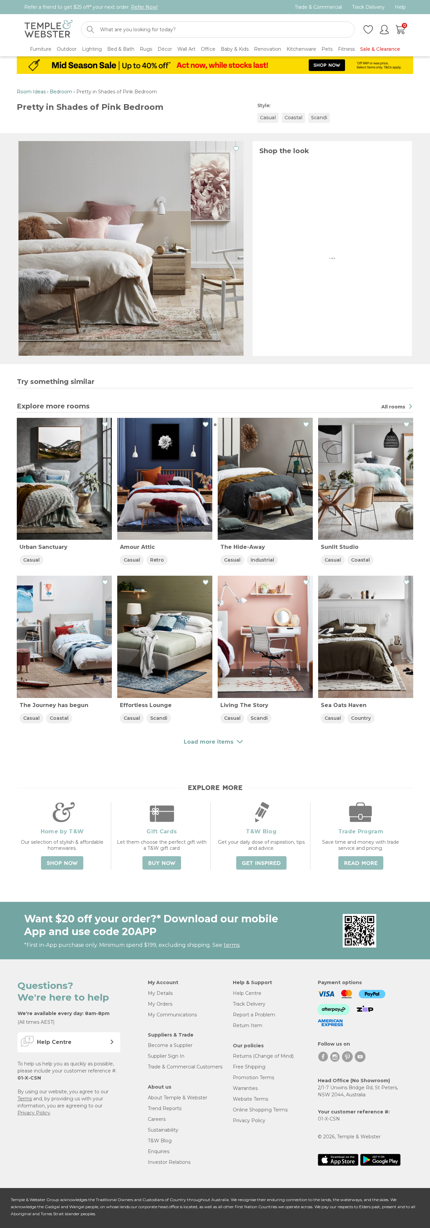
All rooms (393, 407)
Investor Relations (169, 1162)
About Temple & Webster (177, 1098)
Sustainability (163, 1130)
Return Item (247, 1025)
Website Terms (250, 1099)
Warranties (245, 1088)
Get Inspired (261, 863)
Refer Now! (144, 7)
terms (232, 945)
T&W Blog (160, 1141)
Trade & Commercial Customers (185, 1067)
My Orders (160, 1004)
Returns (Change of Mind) (263, 1056)
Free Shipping (249, 1067)
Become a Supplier (170, 1045)
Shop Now (62, 863)
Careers (157, 1119)
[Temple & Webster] (48, 29)
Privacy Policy (33, 1113)
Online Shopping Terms (260, 1110)
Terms (24, 1099)
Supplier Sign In (166, 1056)
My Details (160, 993)
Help (400, 7)
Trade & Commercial (318, 7)
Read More (361, 863)
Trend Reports (164, 1108)
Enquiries (158, 1151)
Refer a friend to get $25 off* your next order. (91, 7)
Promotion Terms (253, 1077)
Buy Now (161, 863)
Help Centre (247, 993)
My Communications (172, 1015)
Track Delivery (368, 7)
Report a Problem (254, 1015)
